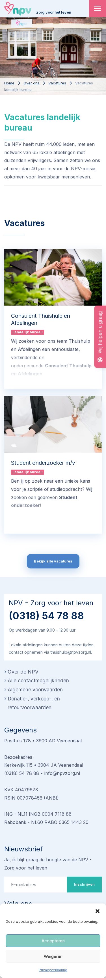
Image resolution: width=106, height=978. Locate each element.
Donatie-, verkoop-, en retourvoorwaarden (34, 703)
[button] (97, 910)
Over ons (31, 83)
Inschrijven (84, 884)
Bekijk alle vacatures (53, 561)
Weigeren (53, 956)
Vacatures (57, 83)
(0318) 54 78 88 (46, 615)
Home (9, 83)
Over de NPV (23, 672)
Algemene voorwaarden (35, 690)
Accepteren (53, 940)
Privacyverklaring (53, 970)
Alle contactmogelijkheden (38, 680)
